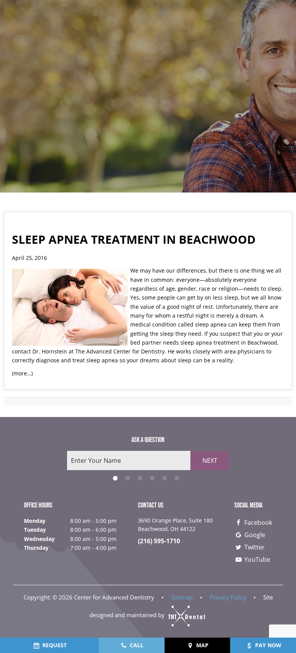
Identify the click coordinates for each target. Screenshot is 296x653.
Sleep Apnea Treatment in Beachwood (134, 239)
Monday (34, 520)
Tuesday (35, 529)
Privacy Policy (228, 597)
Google (254, 535)
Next (209, 460)
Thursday (36, 547)
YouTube (256, 559)
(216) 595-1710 (159, 541)
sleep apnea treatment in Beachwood (228, 342)
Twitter (254, 547)
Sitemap (182, 597)
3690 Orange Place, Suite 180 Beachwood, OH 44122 (175, 524)
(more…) (22, 373)
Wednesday (39, 538)
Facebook (257, 522)
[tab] (115, 478)
